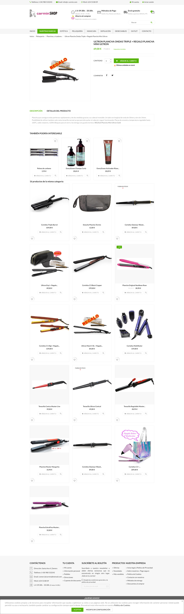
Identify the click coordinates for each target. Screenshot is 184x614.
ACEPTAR (77, 610)
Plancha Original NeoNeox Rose (134, 285)
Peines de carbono (44, 168)
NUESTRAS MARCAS (48, 31)
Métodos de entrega (134, 581)
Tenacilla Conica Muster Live (49, 406)
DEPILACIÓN (106, 31)
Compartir (107, 75)
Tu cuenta (68, 563)
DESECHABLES (121, 31)
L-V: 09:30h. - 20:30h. (47, 585)
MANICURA (91, 31)
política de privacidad (89, 582)
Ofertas (116, 568)
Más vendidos (119, 574)
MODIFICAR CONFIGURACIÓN (98, 610)
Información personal (72, 571)
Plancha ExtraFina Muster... (49, 527)
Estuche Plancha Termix (92, 225)
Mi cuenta (68, 568)
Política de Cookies (134, 574)
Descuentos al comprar (135, 584)
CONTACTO (146, 31)
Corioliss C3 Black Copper (92, 285)
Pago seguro (144, 571)
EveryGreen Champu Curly (76, 168)
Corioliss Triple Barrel (49, 225)
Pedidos (67, 574)
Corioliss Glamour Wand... (134, 225)
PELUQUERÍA (77, 31)
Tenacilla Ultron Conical (92, 406)
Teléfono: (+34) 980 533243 (41, 2)
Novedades (118, 571)
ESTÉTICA (64, 31)
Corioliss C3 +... (134, 467)
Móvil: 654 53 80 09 (90, 2)
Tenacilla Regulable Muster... (134, 406)
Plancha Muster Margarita (49, 467)
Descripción (36, 111)
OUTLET (134, 31)
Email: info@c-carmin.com (67, 2)
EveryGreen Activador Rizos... (108, 168)
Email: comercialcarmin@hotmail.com (48, 577)
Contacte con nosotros (135, 577)
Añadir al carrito (128, 61)
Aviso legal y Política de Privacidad (140, 568)
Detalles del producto (59, 111)
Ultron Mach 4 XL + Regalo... (92, 346)
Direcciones (68, 577)
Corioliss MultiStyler (134, 346)
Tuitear (112, 75)
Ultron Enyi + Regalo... (49, 285)
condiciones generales (98, 580)
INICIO (32, 31)
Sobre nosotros (133, 571)
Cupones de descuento (72, 581)
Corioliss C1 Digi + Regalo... (49, 346)
